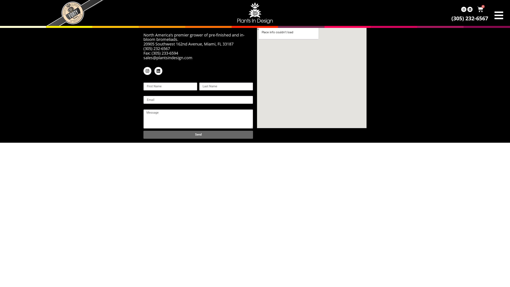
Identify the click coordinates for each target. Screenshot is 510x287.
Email (147, 94)
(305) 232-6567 (469, 18)
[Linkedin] (470, 9)
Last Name (208, 81)
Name (148, 81)
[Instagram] (463, 9)
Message (150, 107)
